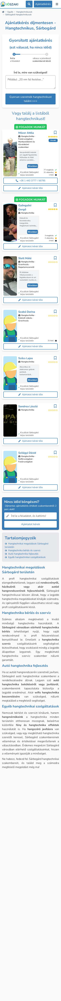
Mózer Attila (26, 133)
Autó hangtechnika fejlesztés (22, 553)
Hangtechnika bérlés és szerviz (23, 550)
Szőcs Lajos (25, 358)
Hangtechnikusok (24, 12)
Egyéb (10, 12)
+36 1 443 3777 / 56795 (32, 180)
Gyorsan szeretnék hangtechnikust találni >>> (30, 99)
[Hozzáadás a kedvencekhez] (55, 132)
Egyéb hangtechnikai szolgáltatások (26, 557)
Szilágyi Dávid (27, 453)
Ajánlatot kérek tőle (32, 188)
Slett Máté (25, 258)
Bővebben (32, 166)
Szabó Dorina (26, 312)
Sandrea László (28, 406)
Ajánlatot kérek (30, 524)
